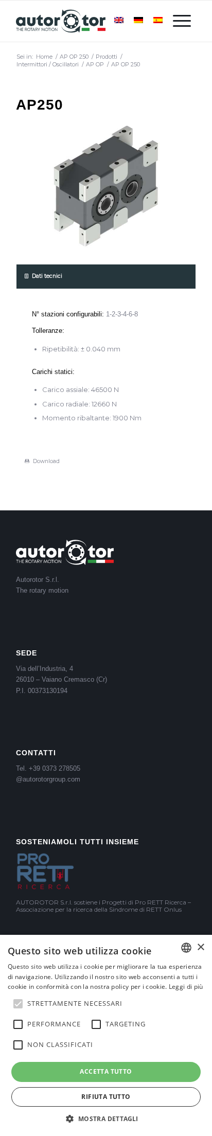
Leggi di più (186, 986)
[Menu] (182, 21)
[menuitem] (182, 21)
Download (46, 461)
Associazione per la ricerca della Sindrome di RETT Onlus (99, 909)
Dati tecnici (47, 276)
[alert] (106, 1035)
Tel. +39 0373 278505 (48, 768)
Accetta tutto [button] (106, 1071)
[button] (106, 1118)
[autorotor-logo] (88, 21)
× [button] (200, 947)
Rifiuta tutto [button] (105, 1096)
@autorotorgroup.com (48, 779)
